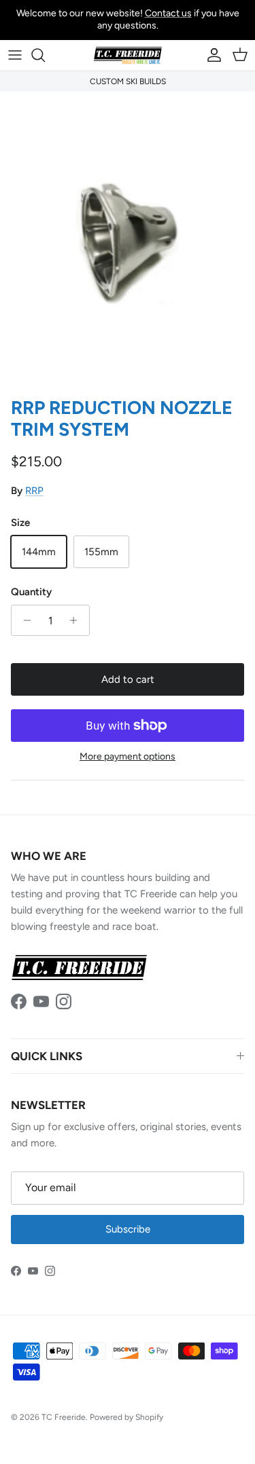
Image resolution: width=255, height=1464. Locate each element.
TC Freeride (63, 1417)
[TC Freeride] (128, 55)
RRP (34, 491)
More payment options (127, 756)
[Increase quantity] (77, 620)
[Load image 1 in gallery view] (127, 241)
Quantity (31, 592)
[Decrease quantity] (23, 620)
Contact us (168, 13)
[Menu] (15, 55)
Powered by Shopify (126, 1417)
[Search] (45, 55)
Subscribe (127, 1229)
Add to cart (127, 679)
